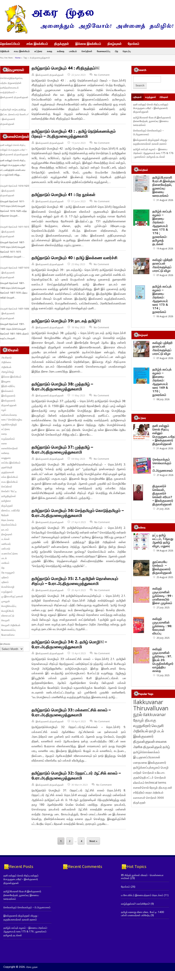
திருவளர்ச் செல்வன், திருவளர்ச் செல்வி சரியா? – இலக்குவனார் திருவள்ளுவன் (162, 495)
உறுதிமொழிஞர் (9, 424)
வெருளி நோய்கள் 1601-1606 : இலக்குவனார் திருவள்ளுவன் (14, 313)
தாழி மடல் (156, 730)
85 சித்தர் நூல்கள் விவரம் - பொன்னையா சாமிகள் (142, 876)
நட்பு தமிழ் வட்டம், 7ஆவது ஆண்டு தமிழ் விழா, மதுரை (162, 540)
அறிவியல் (4, 51)
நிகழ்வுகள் (115, 43)
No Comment (101, 74)
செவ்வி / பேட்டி (9, 491)
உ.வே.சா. (160, 772)
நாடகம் (5, 529)
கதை (49, 51)
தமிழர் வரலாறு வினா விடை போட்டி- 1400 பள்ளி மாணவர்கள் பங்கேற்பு (142, 913)
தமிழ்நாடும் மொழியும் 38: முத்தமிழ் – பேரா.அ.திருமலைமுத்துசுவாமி (62, 386)
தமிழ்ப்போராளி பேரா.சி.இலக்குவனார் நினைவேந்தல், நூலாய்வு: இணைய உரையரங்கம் (152, 121)
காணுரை (6, 458)
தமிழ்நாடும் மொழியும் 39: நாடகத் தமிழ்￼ (66, 320)
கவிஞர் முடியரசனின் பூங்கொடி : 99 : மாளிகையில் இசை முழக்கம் (162, 596)
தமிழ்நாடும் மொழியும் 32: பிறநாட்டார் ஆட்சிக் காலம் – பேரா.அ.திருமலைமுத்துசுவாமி (76, 775)
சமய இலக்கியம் (22, 51)
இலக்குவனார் (8, 395)
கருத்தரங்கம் (8, 438)
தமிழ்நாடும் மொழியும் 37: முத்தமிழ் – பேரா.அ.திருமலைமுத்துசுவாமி (62, 449)
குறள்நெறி (6, 467)
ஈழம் (3, 410)
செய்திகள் (87, 51)
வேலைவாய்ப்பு (103, 51)
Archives (5, 643)
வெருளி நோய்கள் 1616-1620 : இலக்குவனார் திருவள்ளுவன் (14, 191)
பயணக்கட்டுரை (9, 553)
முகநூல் (5, 601)
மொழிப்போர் (7, 611)
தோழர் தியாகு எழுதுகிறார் (144, 723)
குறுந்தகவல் (7, 472)
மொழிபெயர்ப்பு (8, 606)
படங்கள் (5, 539)
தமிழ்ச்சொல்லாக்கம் (146, 752)
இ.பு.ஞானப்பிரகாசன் (146, 757)
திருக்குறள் (61, 43)
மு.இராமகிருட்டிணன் (12, 596)
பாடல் (4, 558)
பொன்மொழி (7, 587)
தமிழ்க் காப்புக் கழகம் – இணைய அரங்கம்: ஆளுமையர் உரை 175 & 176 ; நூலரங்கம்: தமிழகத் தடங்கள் (153, 152)
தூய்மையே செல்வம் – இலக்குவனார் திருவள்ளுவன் (162, 567)
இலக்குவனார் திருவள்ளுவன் (50, 74)
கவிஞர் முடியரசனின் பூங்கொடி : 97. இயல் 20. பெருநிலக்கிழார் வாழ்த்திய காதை (163, 660)
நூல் (137, 714)
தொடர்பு (127, 51)
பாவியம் (73, 51)
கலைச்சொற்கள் (9, 448)
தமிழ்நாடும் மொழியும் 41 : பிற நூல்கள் (63, 194)
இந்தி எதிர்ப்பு (8, 386)
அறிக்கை (6, 362)
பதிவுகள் (137, 97)
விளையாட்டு (7, 615)
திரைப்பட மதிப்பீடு (10, 510)
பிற (116, 51)
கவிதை (60, 51)
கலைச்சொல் (141, 787)
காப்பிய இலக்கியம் (10, 462)
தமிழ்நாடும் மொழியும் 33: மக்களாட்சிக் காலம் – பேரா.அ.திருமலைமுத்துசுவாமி (71, 712)
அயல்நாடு (6, 357)
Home (17, 57)
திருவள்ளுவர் (152, 746)
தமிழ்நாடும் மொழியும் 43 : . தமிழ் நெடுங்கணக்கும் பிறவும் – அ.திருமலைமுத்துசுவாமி (74, 133)
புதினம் (5, 577)
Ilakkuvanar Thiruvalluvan (150, 705)
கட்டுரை (38, 51)
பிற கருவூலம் (8, 572)
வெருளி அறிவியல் (10, 625)
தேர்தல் (5, 515)
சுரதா (148, 792)
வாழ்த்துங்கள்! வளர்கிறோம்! (135, 904)
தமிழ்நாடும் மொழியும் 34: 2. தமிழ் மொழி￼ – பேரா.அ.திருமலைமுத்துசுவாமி (69, 644)
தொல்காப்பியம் (10, 43)
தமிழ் (166, 746)
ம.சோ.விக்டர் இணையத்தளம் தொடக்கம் (142, 895)
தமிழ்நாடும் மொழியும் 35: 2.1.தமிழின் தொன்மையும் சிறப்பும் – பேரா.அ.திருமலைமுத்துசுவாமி (75, 581)
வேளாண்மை (8, 635)
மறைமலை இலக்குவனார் (149, 762)
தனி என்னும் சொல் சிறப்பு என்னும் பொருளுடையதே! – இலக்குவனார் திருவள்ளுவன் (14, 150)
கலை (4, 443)
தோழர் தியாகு (158, 787)
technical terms (155, 783)
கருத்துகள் (150, 97)
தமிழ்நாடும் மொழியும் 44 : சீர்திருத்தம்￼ (65, 68)
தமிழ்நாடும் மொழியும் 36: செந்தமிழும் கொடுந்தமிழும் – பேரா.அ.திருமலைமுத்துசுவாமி (78, 513)
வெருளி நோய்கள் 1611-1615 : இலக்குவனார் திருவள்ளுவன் (14, 231)
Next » (93, 841)
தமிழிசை (6, 501)
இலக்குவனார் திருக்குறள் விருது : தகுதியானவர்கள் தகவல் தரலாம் (150, 141)
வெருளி (5, 620)
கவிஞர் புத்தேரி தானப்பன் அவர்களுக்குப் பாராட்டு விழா (162, 265)
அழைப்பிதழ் (7, 372)
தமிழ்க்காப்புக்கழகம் (146, 767)
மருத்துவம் (7, 591)
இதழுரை (5, 381)
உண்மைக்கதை (9, 415)
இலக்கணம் (7, 391)
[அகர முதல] (87, 32)
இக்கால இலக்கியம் (88, 43)
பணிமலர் (6, 544)
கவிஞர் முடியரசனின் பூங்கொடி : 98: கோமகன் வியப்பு (162, 626)
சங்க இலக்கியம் (37, 43)
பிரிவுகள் (164, 97)
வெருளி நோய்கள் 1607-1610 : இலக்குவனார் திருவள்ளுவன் (14, 272)
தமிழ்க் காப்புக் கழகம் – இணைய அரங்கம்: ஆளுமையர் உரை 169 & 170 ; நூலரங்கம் (162, 382)
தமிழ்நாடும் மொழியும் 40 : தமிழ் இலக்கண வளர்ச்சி (74, 257)
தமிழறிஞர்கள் (8, 496)
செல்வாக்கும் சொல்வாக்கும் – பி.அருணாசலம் (148, 132)
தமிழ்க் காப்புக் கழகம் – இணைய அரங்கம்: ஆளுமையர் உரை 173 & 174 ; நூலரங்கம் (162, 299)
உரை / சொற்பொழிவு (11, 419)
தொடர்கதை (7, 520)
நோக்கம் (133, 44)
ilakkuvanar (154, 714)
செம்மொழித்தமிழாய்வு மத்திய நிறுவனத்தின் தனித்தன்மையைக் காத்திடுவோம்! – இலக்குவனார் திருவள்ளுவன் (14, 88)
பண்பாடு (5, 548)
